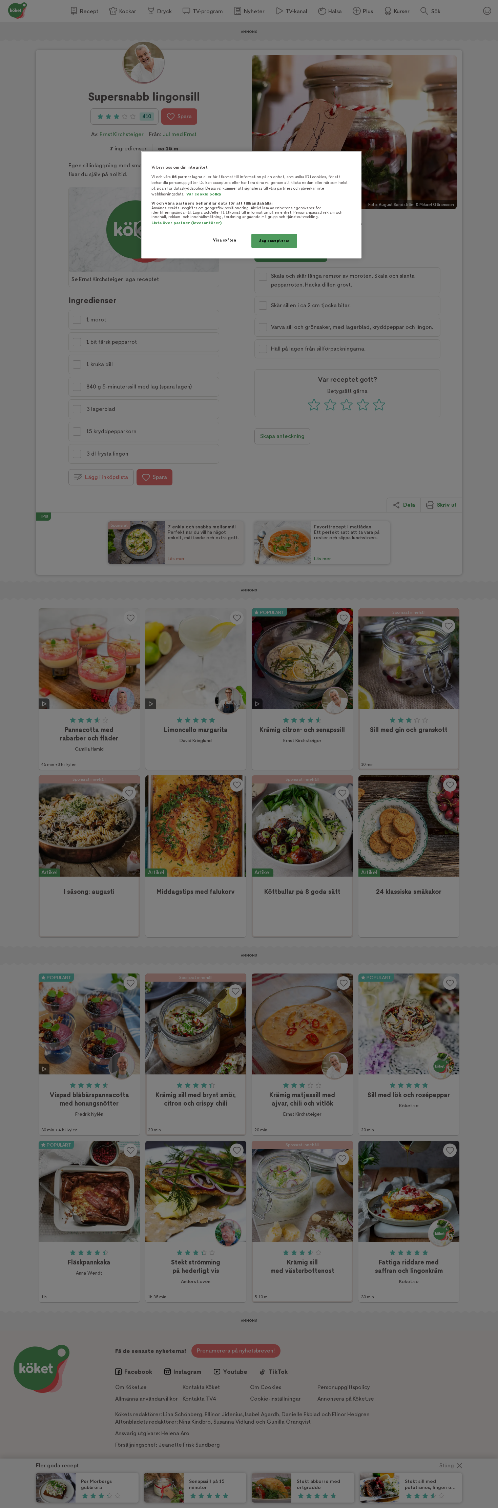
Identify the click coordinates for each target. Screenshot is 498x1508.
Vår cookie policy (204, 194)
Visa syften (224, 240)
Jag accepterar (274, 240)
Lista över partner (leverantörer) (186, 223)
